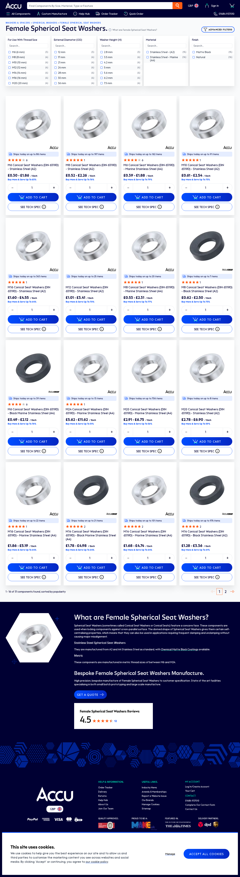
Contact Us (191, 809)
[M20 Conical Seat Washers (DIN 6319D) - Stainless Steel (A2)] (207, 367)
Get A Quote (88, 694)
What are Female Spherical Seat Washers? (134, 29)
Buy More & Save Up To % (22, 179)
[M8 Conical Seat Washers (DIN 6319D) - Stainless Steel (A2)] (91, 123)
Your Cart (190, 790)
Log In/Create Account (197, 786)
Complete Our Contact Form (200, 804)
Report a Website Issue (154, 795)
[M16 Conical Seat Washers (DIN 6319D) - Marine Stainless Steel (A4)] (33, 489)
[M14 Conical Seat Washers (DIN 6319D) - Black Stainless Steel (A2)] (207, 489)
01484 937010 (226, 13)
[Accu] (13, 5)
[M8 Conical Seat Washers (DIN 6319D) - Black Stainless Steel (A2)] (207, 245)
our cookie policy (97, 861)
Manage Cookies (151, 804)
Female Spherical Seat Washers (80, 23)
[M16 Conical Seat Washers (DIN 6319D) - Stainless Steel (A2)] (33, 245)
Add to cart (37, 197)
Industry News (149, 787)
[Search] (177, 5)
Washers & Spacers (18, 23)
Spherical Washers (45, 23)
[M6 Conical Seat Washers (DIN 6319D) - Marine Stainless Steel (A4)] (149, 123)
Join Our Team (105, 808)
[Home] (55, 794)
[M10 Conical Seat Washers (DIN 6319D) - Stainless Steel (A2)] (207, 123)
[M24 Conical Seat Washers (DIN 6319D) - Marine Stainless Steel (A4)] (91, 367)
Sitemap (146, 808)
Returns (102, 795)
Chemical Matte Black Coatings (179, 649)
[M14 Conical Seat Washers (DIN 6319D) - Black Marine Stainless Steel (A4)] (91, 489)
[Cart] (231, 5)
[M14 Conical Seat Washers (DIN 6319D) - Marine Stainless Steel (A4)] (149, 489)
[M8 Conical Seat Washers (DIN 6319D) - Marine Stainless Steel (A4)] (149, 245)
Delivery (102, 791)
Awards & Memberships (154, 791)
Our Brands (148, 800)
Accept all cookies (206, 854)
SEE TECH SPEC (30, 207)
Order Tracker (105, 787)
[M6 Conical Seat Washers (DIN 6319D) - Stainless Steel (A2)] (33, 123)
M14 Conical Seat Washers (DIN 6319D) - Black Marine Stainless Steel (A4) (91, 535)
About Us (103, 804)
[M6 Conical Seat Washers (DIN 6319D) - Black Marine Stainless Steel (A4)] (33, 367)
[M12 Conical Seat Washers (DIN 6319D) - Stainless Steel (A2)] (91, 245)
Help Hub (103, 800)
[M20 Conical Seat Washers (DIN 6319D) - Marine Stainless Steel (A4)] (149, 367)
